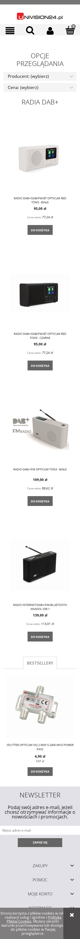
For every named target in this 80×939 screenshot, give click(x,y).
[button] (10, 30)
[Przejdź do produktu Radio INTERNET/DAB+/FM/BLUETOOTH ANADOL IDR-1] (40, 564)
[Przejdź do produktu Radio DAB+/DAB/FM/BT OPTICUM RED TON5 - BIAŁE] (40, 157)
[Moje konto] (50, 30)
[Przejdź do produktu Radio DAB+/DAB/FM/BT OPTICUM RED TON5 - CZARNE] (40, 293)
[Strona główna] (40, 14)
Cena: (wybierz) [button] (23, 87)
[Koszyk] (70, 30)
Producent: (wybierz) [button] (28, 76)
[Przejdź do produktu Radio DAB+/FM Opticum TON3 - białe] (40, 428)
